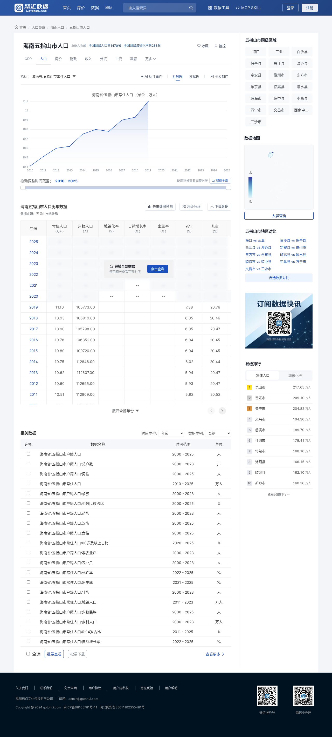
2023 (33, 263)
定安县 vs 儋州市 (293, 247)
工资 (118, 59)
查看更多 (213, 654)
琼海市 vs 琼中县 (258, 261)
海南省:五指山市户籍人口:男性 (64, 474)
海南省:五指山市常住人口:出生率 (66, 582)
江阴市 (260, 440)
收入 (88, 59)
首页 (67, 7)
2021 (34, 285)
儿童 (215, 226)
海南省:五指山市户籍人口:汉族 (64, 523)
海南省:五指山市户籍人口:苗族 (64, 513)
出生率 (163, 226)
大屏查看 (279, 215)
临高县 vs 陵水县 (293, 254)
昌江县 (279, 63)
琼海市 (256, 98)
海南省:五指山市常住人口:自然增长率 (70, 641)
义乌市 (260, 419)
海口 (256, 51)
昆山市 (260, 387)
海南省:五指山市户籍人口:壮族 (64, 592)
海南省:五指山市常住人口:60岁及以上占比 (74, 543)
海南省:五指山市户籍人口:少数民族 (68, 612)
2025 (33, 241)
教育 (133, 59)
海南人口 (57, 27)
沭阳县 (260, 462)
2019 (33, 307)
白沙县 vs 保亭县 (293, 240)
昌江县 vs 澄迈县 (258, 247)
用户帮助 (171, 688)
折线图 (177, 76)
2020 (33, 296)
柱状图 (194, 76)
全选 (36, 653)
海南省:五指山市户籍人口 (60, 454)
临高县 (279, 86)
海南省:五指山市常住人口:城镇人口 (68, 602)
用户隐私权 (121, 688)
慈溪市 (260, 430)
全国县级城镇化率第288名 (142, 46)
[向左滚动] (211, 410)
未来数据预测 (163, 206)
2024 (33, 252)
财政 (73, 59)
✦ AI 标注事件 (151, 76)
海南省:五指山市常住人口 (60, 483)
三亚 (279, 51)
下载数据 (221, 206)
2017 (34, 329)
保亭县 (256, 63)
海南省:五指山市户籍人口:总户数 (66, 464)
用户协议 (95, 688)
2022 (33, 274)
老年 (189, 226)
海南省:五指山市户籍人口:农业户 (66, 562)
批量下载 (77, 654)
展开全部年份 (123, 410)
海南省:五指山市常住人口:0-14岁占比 (70, 631)
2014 (33, 361)
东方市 (302, 75)
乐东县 (256, 86)
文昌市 (279, 110)
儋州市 (279, 75)
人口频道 (38, 27)
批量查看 (54, 654)
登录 (290, 7)
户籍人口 (85, 226)
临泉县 (260, 472)
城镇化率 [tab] (295, 375)
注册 (309, 7)
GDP (28, 59)
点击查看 (157, 269)
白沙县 (302, 51)
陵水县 (302, 86)
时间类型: (149, 433)
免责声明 (70, 688)
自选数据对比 (279, 278)
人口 (43, 59)
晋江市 (260, 398)
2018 (33, 318)
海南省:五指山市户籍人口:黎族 (64, 493)
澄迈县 (302, 63)
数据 (95, 7)
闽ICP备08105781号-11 (80, 707)
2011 (34, 394)
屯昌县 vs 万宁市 (293, 261)
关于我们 (22, 688)
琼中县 (279, 98)
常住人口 (59, 226)
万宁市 (256, 110)
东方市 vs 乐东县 (258, 254)
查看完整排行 (277, 494)
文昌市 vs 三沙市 (258, 269)
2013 (33, 372)
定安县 (256, 75)
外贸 (103, 59)
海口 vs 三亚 (255, 240)
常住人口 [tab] (262, 375)
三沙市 (256, 121)
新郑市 (260, 483)
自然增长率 (137, 226)
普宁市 (260, 408)
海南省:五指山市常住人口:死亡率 (66, 572)
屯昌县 (302, 98)
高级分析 (193, 206)
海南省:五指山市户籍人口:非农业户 (68, 553)
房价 (81, 7)
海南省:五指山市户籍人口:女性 (64, 533)
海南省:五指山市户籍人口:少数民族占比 (72, 503)
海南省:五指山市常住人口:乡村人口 (68, 622)
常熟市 (260, 451)
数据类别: (196, 433)
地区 (109, 7)
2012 (34, 383)
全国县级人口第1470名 (105, 46)
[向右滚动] (222, 410)
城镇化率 (111, 226)
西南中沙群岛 (303, 110)
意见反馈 (147, 688)
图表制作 (221, 76)
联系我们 (46, 688)
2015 (33, 351)
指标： (25, 76)
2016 (33, 340)
